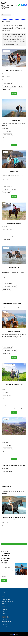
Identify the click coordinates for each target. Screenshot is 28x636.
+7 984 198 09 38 (4, 619)
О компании (4, 609)
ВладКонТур (4, 593)
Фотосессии (4, 603)
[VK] (24, 5)
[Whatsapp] (19, 5)
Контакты (4, 613)
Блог (3, 611)
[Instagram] (8, 617)
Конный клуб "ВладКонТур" (4, 2)
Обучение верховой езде (7, 601)
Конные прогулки (6, 14)
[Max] (26, 5)
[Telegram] (22, 5)
